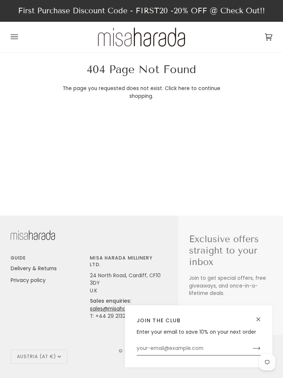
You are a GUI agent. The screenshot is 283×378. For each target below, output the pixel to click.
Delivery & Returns (34, 268)
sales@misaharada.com (120, 308)
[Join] (251, 348)
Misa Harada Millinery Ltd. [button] (121, 261)
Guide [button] (18, 258)
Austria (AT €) (36, 356)
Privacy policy (28, 280)
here (184, 88)
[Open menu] (22, 37)
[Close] (261, 316)
